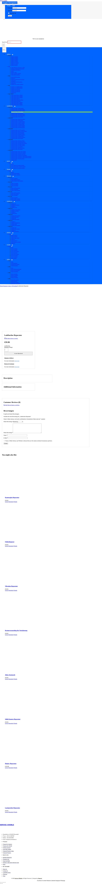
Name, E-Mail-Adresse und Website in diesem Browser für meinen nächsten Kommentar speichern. (28, 440)
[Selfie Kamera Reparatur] (47, 698)
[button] (10, 358)
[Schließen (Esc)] (5, 882)
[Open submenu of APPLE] (12, 54)
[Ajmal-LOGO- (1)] (23, 36)
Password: (10, 10)
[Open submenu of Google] (11, 246)
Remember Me (12, 13)
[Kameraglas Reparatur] (47, 476)
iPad (9, 66)
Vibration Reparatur (11, 586)
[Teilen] (3, 882)
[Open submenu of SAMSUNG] (14, 106)
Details (15, 501)
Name (5, 435)
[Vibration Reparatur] (47, 565)
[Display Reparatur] (47, 742)
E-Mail (6, 438)
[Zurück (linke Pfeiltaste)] (0, 883)
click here (17, 361)
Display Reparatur (10, 763)
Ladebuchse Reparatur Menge (8, 346)
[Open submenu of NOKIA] (11, 234)
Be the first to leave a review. (11, 338)
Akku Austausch (10, 675)
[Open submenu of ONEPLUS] (14, 201)
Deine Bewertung (8, 421)
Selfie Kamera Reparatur (12, 719)
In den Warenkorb (18, 353)
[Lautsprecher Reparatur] (47, 787)
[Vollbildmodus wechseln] (2, 882)
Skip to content (3, 0)
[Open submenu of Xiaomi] (12, 169)
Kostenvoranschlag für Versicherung (16, 630)
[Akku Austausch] (47, 654)
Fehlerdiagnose (9, 542)
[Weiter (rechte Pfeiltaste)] (2, 883)
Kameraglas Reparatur (12, 497)
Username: (10, 8)
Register (9, 18)
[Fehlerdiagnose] (47, 521)
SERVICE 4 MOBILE (7, 825)
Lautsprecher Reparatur (12, 808)
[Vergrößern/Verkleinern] (0, 882)
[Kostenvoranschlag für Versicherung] (47, 609)
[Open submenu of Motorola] (13, 176)
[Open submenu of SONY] (12, 161)
